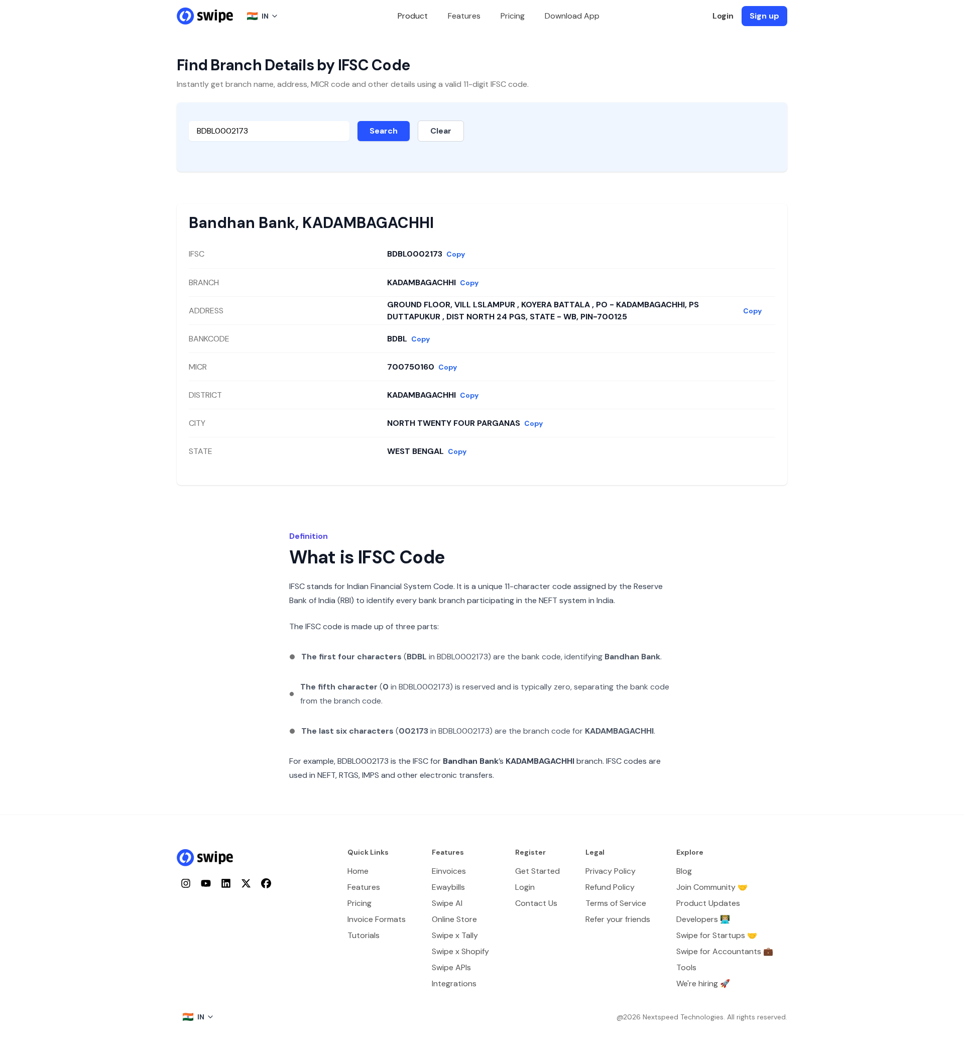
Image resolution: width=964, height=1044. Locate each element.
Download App (572, 16)
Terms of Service (615, 903)
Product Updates (708, 903)
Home (358, 871)
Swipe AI (447, 903)
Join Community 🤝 (712, 887)
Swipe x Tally (455, 935)
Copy (455, 254)
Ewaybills (448, 887)
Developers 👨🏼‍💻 (703, 919)
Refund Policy (610, 887)
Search (384, 131)
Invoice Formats (376, 919)
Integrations (454, 983)
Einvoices (449, 871)
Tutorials (363, 935)
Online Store (454, 919)
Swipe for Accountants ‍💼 (724, 951)
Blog (684, 871)
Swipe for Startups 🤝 (716, 935)
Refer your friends (617, 919)
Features (464, 16)
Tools (686, 967)
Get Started (537, 871)
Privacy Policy (610, 871)
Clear (440, 131)
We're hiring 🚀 (703, 983)
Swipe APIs (451, 967)
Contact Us (536, 903)
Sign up (764, 16)
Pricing (513, 16)
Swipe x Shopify (460, 951)
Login (723, 16)
